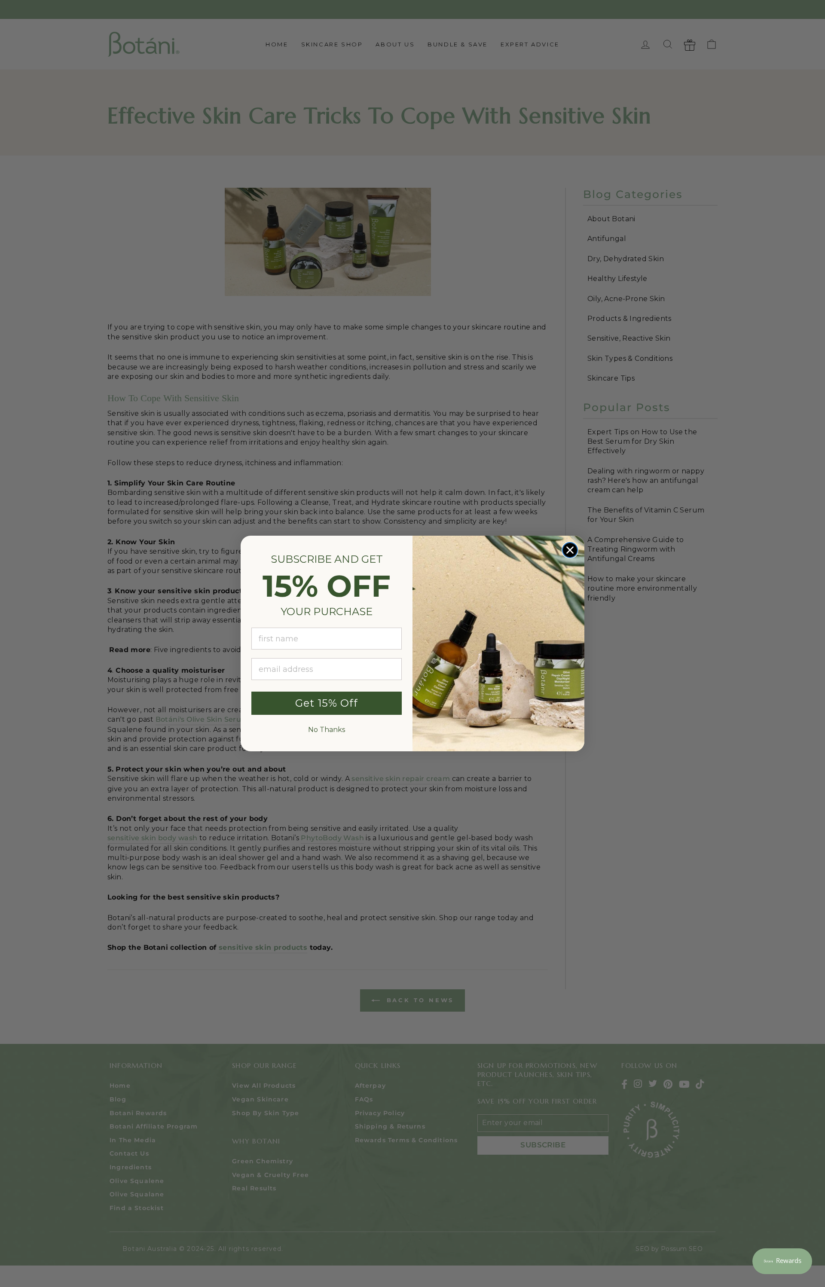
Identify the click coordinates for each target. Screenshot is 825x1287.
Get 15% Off (326, 703)
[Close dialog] (570, 550)
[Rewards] (782, 1261)
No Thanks (326, 730)
